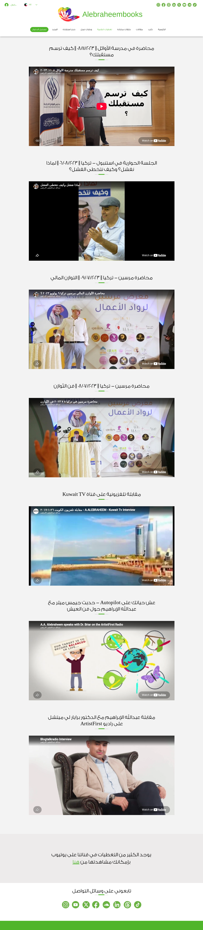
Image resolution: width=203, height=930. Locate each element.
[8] (195, 5)
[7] (169, 5)
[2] (163, 5)
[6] (174, 5)
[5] (179, 5)
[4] (189, 5)
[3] (184, 5)
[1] (158, 5)
